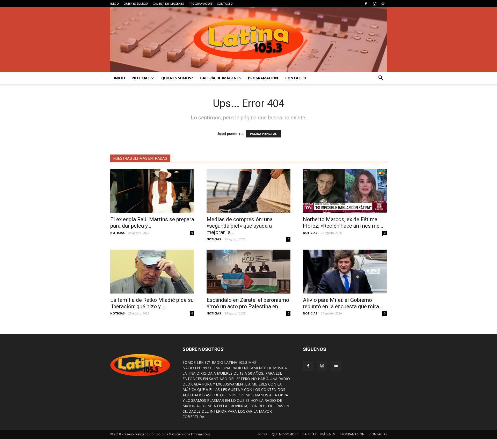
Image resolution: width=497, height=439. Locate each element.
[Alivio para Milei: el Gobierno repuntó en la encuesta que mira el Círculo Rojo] (345, 272)
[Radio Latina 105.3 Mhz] (248, 39)
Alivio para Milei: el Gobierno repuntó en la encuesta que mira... (343, 303)
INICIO (114, 3)
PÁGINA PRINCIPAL (263, 133)
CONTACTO (225, 3)
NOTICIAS (141, 77)
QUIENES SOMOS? (136, 3)
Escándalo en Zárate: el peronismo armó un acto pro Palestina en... (248, 303)
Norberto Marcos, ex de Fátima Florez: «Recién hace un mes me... (343, 222)
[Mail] (383, 3)
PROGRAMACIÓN (200, 3)
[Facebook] (366, 3)
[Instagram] (374, 3)
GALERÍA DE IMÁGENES (168, 3)
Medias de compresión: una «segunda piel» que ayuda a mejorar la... (240, 225)
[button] (380, 78)
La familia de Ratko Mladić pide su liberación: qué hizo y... (152, 303)
